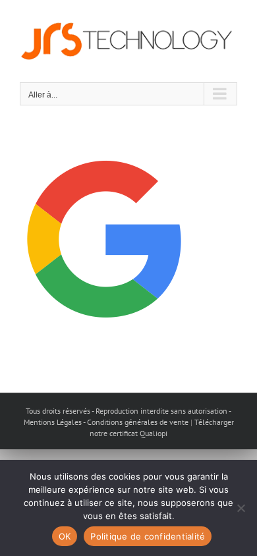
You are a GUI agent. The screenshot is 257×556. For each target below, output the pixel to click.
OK (65, 536)
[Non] (240, 507)
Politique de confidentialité (147, 536)
